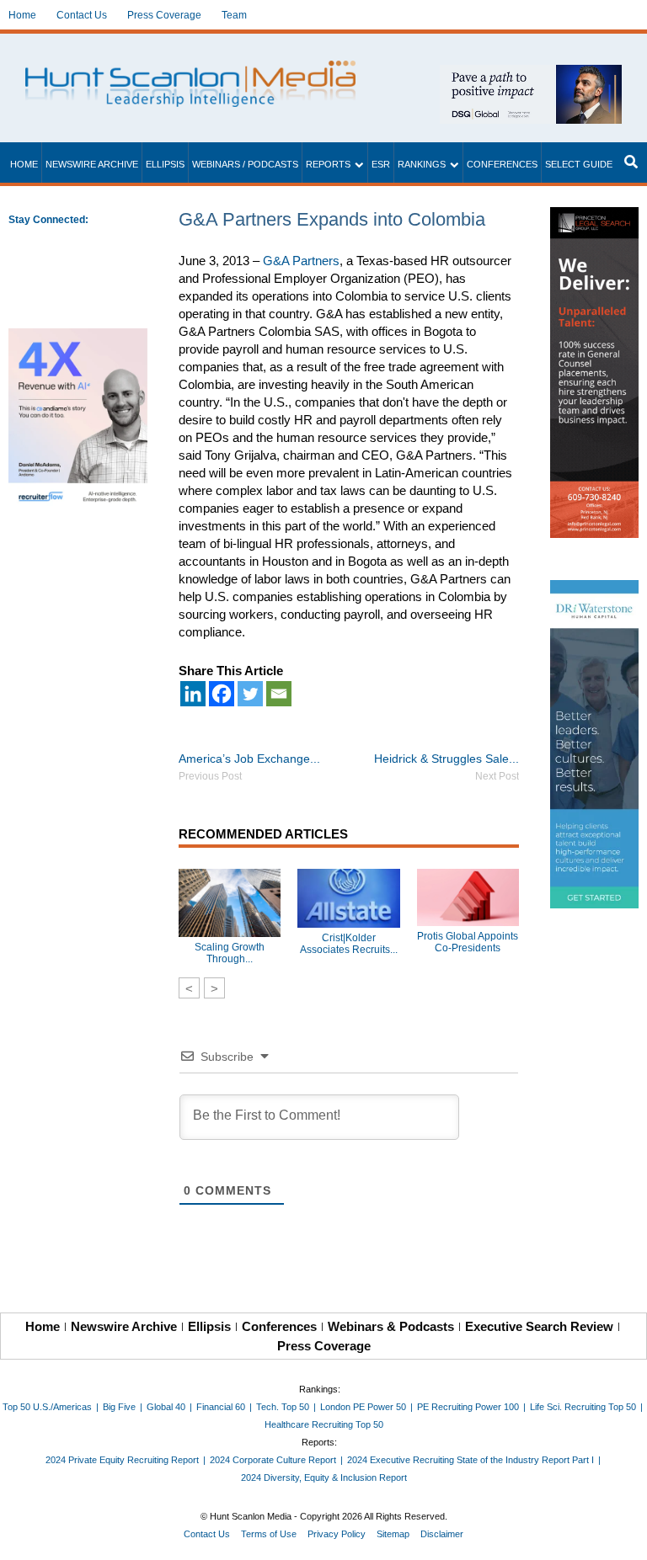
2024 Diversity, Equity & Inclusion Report (324, 1477)
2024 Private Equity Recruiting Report (122, 1460)
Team (234, 15)
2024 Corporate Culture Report (273, 1460)
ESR (381, 164)
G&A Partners (301, 260)
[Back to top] (623, 1536)
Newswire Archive (91, 164)
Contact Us (81, 15)
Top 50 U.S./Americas (47, 1407)
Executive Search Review (539, 1326)
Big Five (119, 1407)
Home (22, 15)
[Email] (278, 693)
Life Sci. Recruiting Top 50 (583, 1407)
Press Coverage (164, 15)
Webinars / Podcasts (245, 164)
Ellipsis (165, 164)
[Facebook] (221, 693)
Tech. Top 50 (282, 1407)
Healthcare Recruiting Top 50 (324, 1424)
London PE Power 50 (363, 1407)
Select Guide (578, 164)
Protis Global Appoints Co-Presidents (467, 942)
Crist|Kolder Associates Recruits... (349, 944)
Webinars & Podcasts (391, 1326)
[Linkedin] (193, 693)
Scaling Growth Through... (230, 953)
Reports (328, 164)
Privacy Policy (336, 1534)
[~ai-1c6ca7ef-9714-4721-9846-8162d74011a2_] (531, 74)
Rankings (422, 164)
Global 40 (166, 1407)
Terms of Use (269, 1534)
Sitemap (393, 1534)
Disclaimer (441, 1534)
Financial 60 (220, 1407)
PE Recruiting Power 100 (468, 1407)
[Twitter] (250, 693)
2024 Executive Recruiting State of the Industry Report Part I (470, 1460)
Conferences (502, 164)
